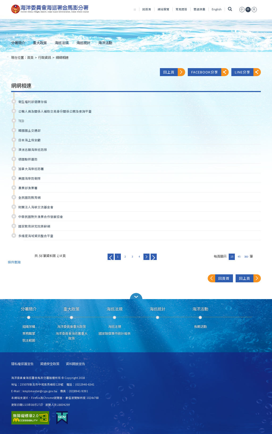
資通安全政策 (49, 364)
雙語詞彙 (199, 9)
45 (239, 256)
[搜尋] (230, 9)
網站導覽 (163, 9)
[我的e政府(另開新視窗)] (62, 417)
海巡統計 (83, 42)
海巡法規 (62, 42)
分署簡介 (18, 42)
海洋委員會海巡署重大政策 (71, 336)
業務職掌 (28, 333)
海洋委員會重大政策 (71, 326)
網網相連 (62, 57)
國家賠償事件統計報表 (114, 333)
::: (135, 9)
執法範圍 (28, 340)
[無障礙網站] (30, 417)
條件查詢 (14, 262)
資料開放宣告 (75, 364)
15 (232, 256)
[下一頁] (146, 257)
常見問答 (181, 9)
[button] (136, 296)
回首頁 (146, 9)
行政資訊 (44, 57)
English (217, 9)
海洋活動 (105, 42)
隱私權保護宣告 (22, 364)
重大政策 (40, 42)
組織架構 (28, 326)
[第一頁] (111, 257)
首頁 (30, 57)
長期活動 (200, 326)
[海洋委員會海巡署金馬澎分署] (50, 9)
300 (246, 256)
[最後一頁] (154, 257)
